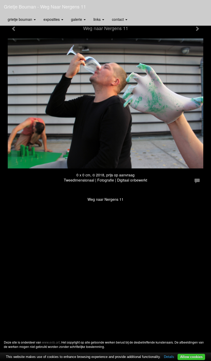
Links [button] (97, 19)
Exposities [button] (52, 19)
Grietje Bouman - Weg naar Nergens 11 (45, 6)
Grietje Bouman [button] (20, 19)
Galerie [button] (77, 19)
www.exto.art (51, 342)
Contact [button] (118, 19)
